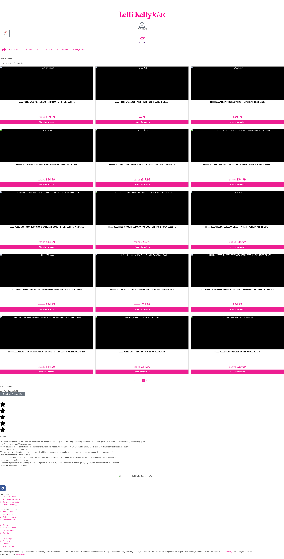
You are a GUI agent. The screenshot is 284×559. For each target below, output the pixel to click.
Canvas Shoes (15, 49)
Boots (39, 49)
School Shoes (62, 49)
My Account (142, 29)
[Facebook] (3, 488)
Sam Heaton (20, 554)
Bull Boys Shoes (79, 49)
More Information (46, 122)
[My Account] (142, 25)
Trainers (28, 49)
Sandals (49, 49)
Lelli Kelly (228, 551)
